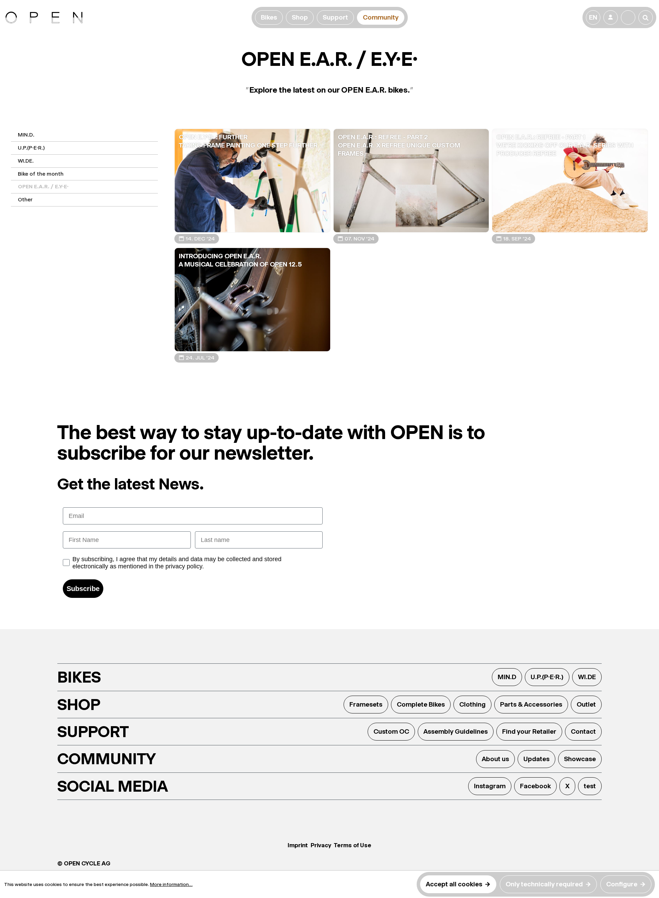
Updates (536, 759)
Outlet (586, 704)
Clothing (472, 704)
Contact (583, 731)
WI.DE (587, 677)
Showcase (580, 759)
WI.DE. (26, 160)
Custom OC (391, 731)
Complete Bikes (421, 704)
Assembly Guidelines (456, 731)
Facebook (535, 786)
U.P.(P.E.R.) (31, 147)
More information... (171, 884)
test (590, 786)
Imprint (298, 845)
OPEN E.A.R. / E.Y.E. (43, 186)
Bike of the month (40, 173)
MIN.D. (26, 134)
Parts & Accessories (531, 704)
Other (25, 199)
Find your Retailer (529, 731)
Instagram (490, 786)
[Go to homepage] (127, 17)
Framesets (365, 704)
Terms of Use (352, 845)
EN (593, 17)
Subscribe (83, 588)
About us (495, 759)
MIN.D (507, 677)
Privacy (321, 845)
